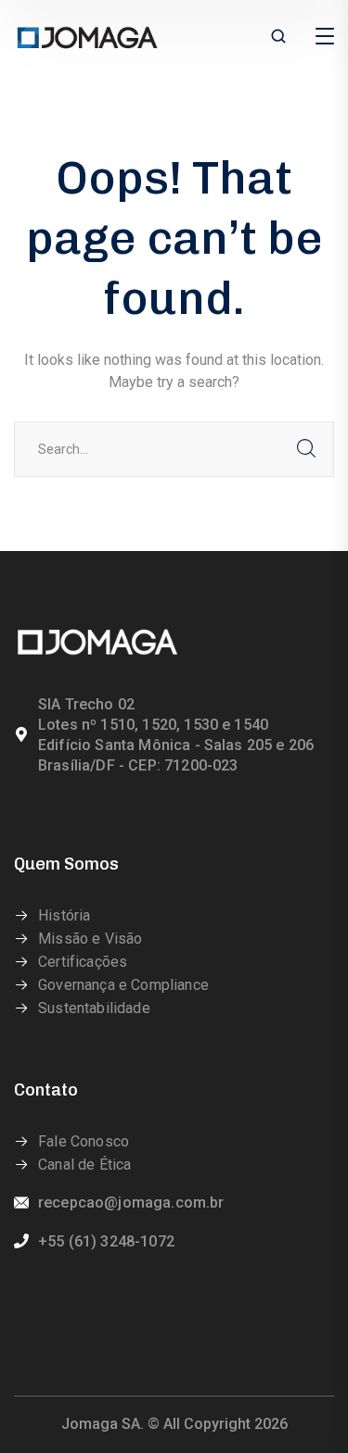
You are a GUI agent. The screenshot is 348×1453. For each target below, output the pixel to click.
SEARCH (306, 449)
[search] (278, 38)
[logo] (87, 35)
